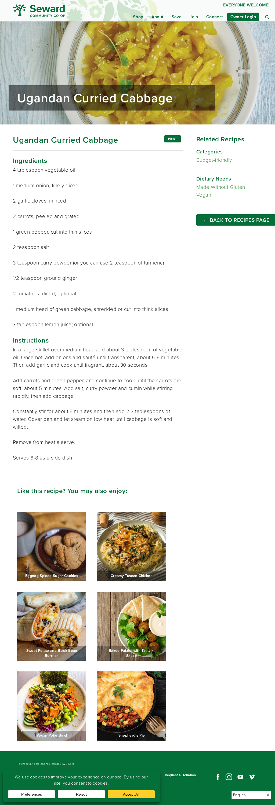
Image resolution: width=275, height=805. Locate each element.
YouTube (240, 777)
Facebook (217, 777)
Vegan (203, 195)
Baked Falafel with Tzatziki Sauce (131, 626)
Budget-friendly (214, 160)
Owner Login (243, 17)
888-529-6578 (65, 764)
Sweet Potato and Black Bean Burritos (51, 626)
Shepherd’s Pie (131, 705)
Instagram (229, 777)
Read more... (137, 72)
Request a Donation (180, 775)
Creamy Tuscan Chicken (131, 546)
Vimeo (252, 777)
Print (172, 139)
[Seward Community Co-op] (47, 10)
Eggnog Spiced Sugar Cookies (51, 546)
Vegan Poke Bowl (51, 705)
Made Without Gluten (220, 187)
